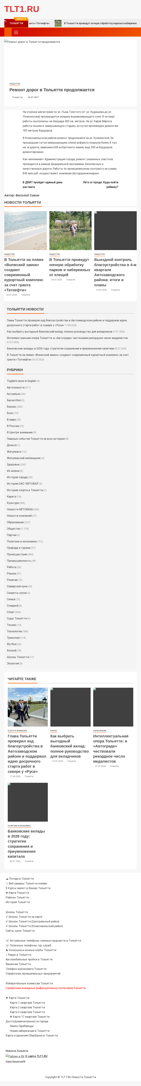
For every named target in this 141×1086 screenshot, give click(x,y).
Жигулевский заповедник (24, 458)
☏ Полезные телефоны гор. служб (28, 945)
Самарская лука (17, 586)
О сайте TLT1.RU (36, 1056)
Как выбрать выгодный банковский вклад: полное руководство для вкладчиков (59, 331)
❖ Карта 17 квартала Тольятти (30, 1016)
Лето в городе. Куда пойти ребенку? (100, 185)
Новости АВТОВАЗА (20, 509)
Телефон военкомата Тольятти (26, 969)
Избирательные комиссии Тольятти (29, 983)
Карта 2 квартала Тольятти (27, 1007)
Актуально (13, 394)
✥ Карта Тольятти (17, 892)
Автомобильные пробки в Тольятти (29, 959)
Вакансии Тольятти (18, 964)
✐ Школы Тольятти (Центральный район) (32, 921)
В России (13, 426)
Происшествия (17, 554)
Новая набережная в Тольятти (29, 1031)
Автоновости (15, 387)
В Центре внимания (19, 432)
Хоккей (11, 650)
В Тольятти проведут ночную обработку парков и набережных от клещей (90, 23)
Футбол (12, 644)
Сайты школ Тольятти (20, 930)
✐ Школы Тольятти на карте (24, 916)
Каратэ (11, 496)
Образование (15, 522)
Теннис (11, 625)
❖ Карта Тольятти (17, 998)
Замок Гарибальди (21, 1026)
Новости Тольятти (17, 1050)
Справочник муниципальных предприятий (33, 973)
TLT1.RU (21, 9)
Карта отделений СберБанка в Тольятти (32, 1035)
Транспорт (14, 637)
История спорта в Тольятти (25, 490)
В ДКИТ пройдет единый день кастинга (43, 185)
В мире (11, 419)
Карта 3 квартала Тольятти (27, 1012)
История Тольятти (18, 902)
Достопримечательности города (27, 1021)
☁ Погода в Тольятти (20, 878)
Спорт (11, 612)
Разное (11, 573)
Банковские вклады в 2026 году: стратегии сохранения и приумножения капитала (60, 348)
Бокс (10, 413)
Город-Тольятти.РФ (15, 1061)
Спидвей (12, 605)
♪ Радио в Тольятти (18, 954)
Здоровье (13, 464)
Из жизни (13, 471)
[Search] (134, 32)
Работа (11, 567)
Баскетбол (14, 400)
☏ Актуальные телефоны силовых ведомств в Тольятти (43, 940)
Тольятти (17, 97)
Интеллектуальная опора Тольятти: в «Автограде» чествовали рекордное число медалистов (67, 338)
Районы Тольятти (17, 897)
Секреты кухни (17, 593)
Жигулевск (14, 451)
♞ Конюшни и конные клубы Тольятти (31, 950)
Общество (14, 84)
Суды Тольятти (17, 618)
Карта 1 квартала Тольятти (27, 1002)
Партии (11, 535)
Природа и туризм (18, 547)
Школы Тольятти (18, 657)
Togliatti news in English (21, 381)
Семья (11, 599)
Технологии (14, 631)
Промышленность (19, 560)
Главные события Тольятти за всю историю (36, 438)
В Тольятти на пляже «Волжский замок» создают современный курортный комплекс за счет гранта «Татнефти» (24, 274)
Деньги (12, 445)
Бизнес (11, 406)
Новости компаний (19, 515)
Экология (13, 663)
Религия (12, 580)
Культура (13, 503)
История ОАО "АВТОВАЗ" (23, 483)
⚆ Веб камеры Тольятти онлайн (26, 883)
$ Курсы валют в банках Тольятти (28, 888)
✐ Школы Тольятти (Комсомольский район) (34, 926)
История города (17, 477)
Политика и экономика (22, 541)
